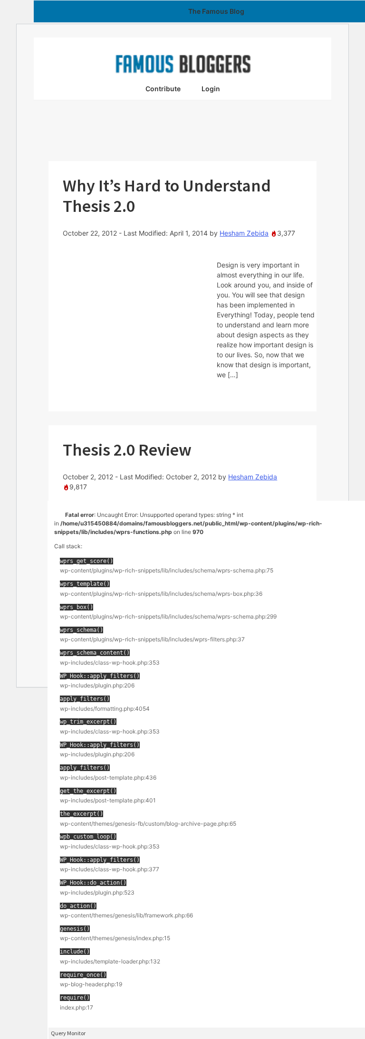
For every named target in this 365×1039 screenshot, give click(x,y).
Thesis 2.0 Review (127, 449)
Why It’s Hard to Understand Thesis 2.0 (167, 196)
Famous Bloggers (182, 63)
